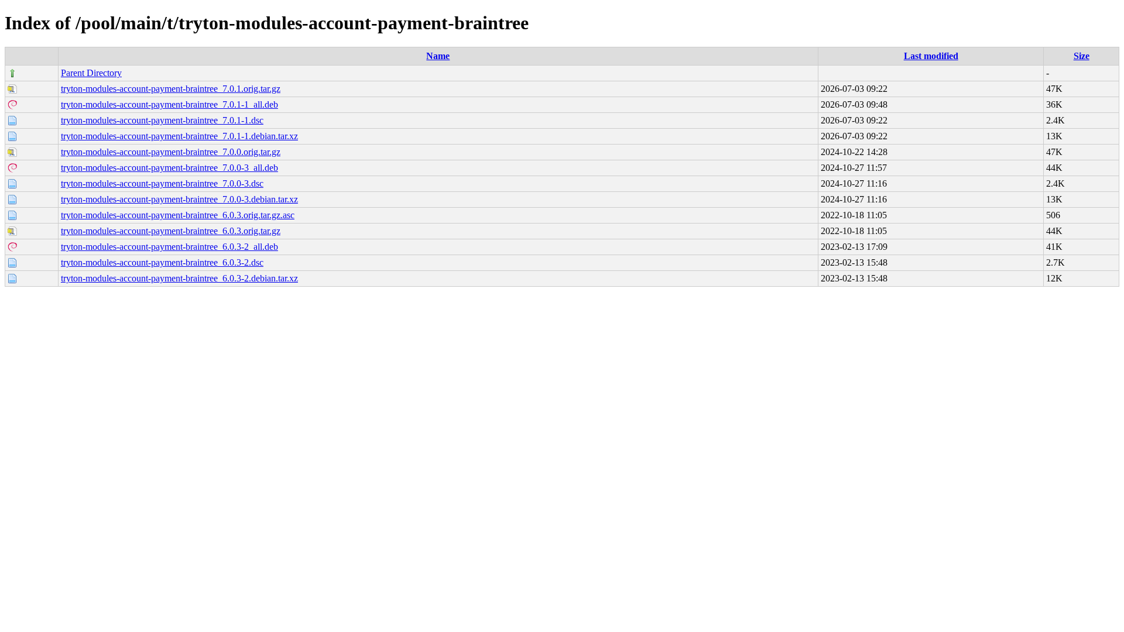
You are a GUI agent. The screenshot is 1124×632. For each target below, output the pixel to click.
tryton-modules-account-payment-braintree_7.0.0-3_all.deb (169, 168)
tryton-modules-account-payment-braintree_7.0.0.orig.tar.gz (170, 152)
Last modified (931, 56)
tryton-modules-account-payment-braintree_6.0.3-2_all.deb (169, 247)
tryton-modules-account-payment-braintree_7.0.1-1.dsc (162, 120)
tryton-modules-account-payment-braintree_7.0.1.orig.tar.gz (170, 89)
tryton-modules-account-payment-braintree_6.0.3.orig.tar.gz (170, 231)
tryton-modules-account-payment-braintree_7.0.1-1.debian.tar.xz (179, 136)
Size (1081, 56)
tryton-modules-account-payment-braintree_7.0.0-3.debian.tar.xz (179, 199)
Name (438, 56)
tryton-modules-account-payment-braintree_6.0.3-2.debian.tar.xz (179, 278)
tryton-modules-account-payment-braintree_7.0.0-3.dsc (162, 183)
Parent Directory (91, 73)
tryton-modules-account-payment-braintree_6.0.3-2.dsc (162, 262)
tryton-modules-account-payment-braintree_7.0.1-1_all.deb (169, 104)
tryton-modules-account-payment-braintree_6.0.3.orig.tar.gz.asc (177, 215)
